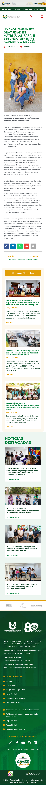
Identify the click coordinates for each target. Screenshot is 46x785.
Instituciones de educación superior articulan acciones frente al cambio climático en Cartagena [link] (22, 302)
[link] (23, 3)
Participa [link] (17, 9)
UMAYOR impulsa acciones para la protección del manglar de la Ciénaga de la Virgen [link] (22, 586)
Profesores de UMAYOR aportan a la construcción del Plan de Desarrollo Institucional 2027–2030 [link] (22, 353)
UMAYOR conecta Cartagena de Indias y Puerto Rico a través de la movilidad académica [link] (22, 548)
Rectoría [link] (27, 47)
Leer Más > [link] (10, 322)
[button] (31, 16)
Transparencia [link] (6, 9)
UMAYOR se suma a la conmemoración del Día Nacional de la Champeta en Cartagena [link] (23, 510)
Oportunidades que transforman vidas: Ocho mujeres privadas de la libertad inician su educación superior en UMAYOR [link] (22, 471)
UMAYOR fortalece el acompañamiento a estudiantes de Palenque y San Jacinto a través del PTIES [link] (22, 406)
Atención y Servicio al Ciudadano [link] (34, 9)
